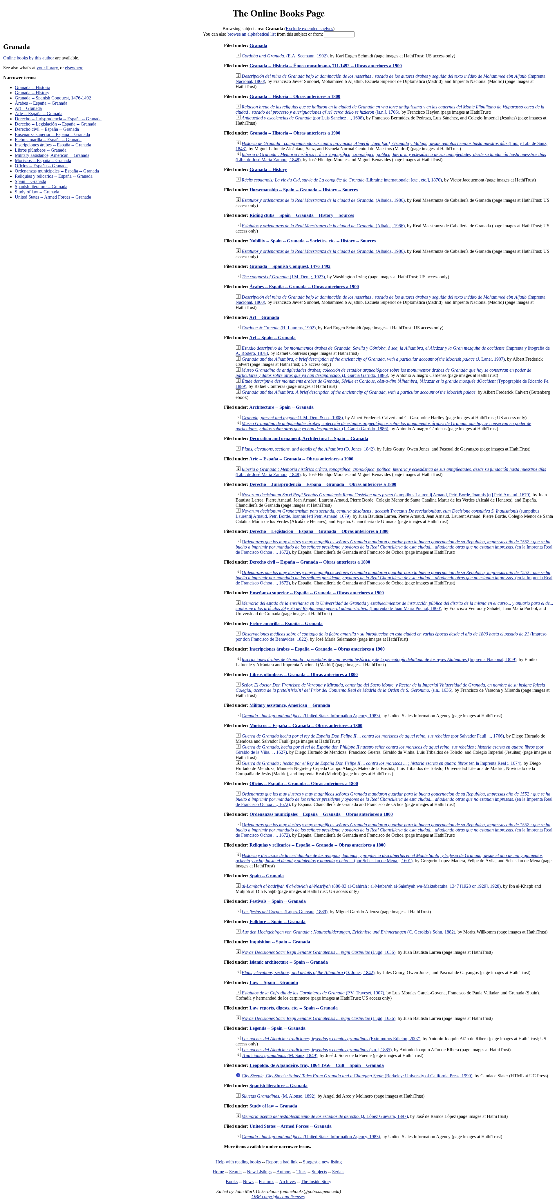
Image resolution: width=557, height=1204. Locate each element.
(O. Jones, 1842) (308, 448)
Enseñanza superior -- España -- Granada (52, 134)
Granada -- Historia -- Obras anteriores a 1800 (294, 96)
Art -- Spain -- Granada (272, 337)
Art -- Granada (28, 108)
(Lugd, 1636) (318, 952)
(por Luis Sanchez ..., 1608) (303, 117)
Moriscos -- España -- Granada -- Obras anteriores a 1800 (305, 725)
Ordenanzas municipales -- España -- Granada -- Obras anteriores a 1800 (321, 814)
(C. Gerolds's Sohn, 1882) (348, 931)
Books (232, 1181)
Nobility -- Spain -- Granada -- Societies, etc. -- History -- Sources (312, 240)
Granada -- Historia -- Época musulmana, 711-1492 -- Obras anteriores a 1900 (325, 65)
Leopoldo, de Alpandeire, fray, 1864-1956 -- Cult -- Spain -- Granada (316, 1065)
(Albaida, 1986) (323, 200)
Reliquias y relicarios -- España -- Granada (54, 176)
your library (47, 67)
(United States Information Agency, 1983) (311, 715)
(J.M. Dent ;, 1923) (283, 276)
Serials (338, 1171)
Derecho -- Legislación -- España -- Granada (55, 123)
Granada (258, 45)
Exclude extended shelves (309, 28)
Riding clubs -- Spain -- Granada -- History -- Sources (301, 215)
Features (266, 1181)
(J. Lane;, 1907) (373, 359)
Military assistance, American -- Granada (52, 155)
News (248, 1181)
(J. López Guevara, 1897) (325, 1116)
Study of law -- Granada (37, 191)
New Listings (259, 1171)
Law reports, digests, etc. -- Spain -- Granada (293, 1007)
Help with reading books (238, 1161)
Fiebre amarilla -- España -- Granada (48, 139)
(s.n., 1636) (390, 687)
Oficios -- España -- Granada (41, 165)
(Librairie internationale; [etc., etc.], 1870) (342, 179)
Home (218, 1171)
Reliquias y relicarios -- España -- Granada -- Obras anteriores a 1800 (317, 844)
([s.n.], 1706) (390, 109)
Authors (283, 1171)
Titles (301, 1171)
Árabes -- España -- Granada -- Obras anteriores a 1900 (304, 286)
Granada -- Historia (32, 87)
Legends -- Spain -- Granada (277, 1028)
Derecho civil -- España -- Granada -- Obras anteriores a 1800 (309, 562)
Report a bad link (282, 1161)
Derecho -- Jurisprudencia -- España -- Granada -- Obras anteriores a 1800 (322, 484)
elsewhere (74, 67)
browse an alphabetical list (251, 34)
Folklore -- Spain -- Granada (277, 921)
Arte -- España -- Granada (38, 113)
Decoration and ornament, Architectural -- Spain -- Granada (308, 438)
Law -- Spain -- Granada (273, 982)
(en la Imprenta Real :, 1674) (381, 763)
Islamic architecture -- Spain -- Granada (288, 962)
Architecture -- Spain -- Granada (281, 407)
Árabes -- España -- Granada (41, 103)
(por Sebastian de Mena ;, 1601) (389, 858)
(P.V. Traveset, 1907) (313, 992)
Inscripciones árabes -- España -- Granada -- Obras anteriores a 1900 (317, 649)
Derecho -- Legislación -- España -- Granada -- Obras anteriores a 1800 (318, 531)
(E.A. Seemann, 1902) (285, 55)
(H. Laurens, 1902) (279, 327)
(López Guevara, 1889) (285, 911)
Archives (287, 1181)
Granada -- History (32, 92)
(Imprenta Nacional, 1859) (379, 659)
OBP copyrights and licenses (278, 1196)
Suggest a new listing (322, 1161)
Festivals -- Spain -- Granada (277, 901)
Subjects (319, 1171)
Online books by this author (28, 57)
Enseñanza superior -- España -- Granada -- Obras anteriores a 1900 (316, 592)
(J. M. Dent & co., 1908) (292, 417)
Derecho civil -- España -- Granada (47, 129)
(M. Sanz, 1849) (279, 1055)
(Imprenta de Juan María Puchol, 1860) (394, 606)
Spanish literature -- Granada (41, 186)
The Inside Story (316, 1181)
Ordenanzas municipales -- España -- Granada (57, 170)
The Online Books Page (279, 13)
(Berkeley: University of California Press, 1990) (357, 1075)
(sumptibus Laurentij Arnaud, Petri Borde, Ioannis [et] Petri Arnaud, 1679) (386, 494)
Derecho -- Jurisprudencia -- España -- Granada (58, 118)
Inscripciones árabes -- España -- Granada (53, 144)
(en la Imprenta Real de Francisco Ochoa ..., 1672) (394, 547)
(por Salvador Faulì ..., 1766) (373, 735)
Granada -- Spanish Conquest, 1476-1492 (53, 97)
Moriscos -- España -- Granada (43, 160)
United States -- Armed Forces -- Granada (53, 197)
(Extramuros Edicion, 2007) (331, 1038)
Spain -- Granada (30, 181)
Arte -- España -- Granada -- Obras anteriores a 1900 (301, 458)
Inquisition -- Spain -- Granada (279, 941)
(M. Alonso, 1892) (278, 1096)
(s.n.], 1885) (317, 1049)
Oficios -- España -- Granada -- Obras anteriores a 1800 (303, 783)
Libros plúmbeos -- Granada (40, 150)
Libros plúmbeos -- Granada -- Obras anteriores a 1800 (303, 674)
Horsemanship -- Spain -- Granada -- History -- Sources (303, 189)
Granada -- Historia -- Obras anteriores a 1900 (294, 132)
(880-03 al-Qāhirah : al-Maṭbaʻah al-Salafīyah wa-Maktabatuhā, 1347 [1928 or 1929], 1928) (371, 886)
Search (235, 1171)
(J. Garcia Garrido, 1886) (383, 373)
